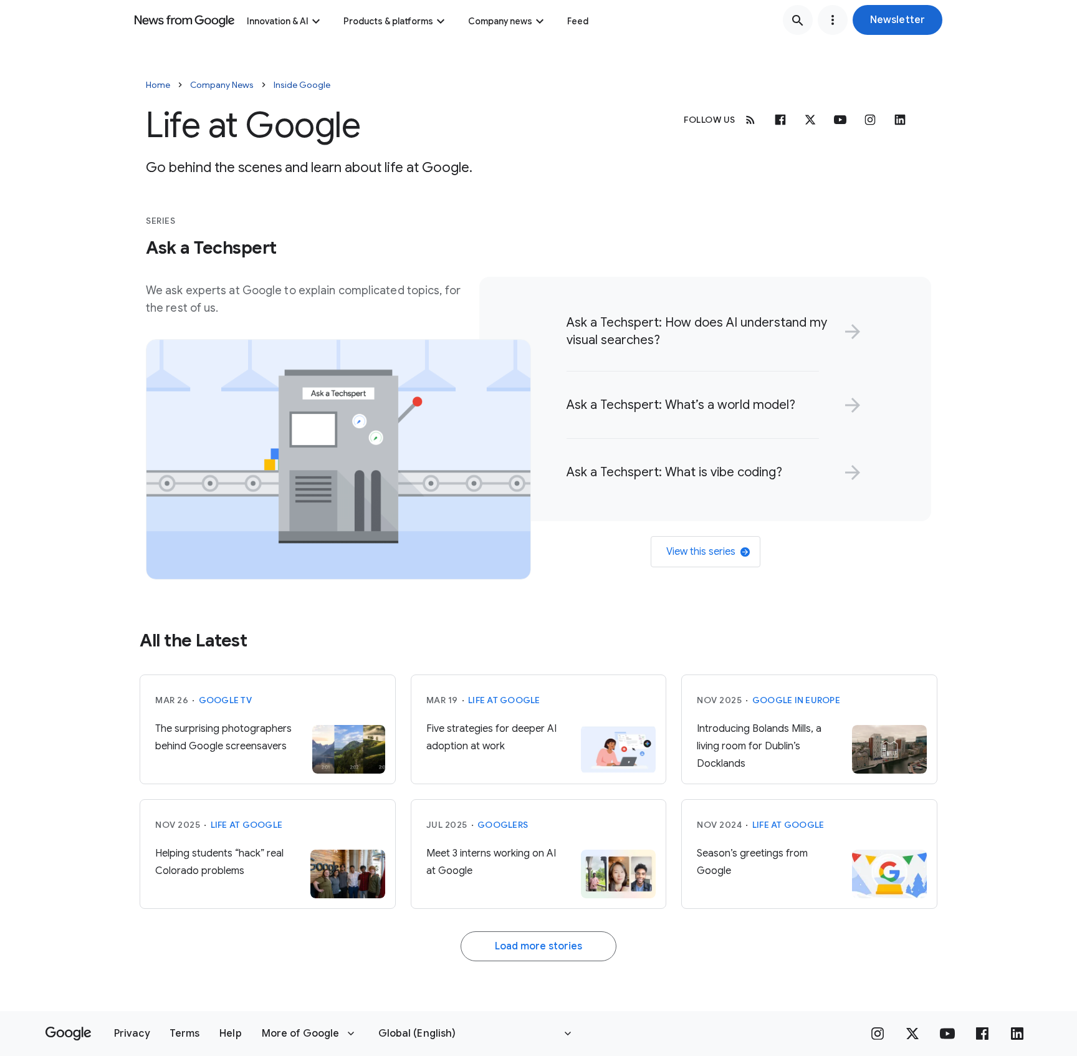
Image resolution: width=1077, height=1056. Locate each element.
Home (158, 84)
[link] (711, 331)
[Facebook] (780, 120)
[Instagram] (870, 120)
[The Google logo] (68, 1033)
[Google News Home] (184, 20)
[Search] (798, 20)
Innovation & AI (278, 21)
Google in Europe (796, 700)
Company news (500, 21)
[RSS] (750, 120)
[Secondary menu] (833, 20)
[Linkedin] (900, 120)
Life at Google (504, 700)
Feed (577, 21)
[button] (897, 20)
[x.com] (810, 120)
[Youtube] (840, 120)
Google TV (225, 700)
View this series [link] (700, 551)
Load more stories (538, 946)
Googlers (502, 824)
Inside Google (302, 84)
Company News (222, 84)
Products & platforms (388, 21)
